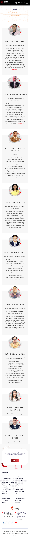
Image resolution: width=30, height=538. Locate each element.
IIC (17, 482)
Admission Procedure (9, 485)
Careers (18, 502)
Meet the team (15, 12)
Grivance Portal (20, 498)
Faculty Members (15, 15)
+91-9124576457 (9, 516)
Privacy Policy (19, 533)
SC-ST (5, 491)
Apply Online (19, 489)
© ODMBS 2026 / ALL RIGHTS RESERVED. (15, 531)
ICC (17, 485)
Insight (18, 476)
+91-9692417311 (8, 515)
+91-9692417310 (8, 513)
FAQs (4, 502)
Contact (18, 500)
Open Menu (27, 3)
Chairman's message (8, 482)
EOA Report (6, 493)
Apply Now (20, 2)
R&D (17, 487)
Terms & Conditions (8, 533)
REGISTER (15, 460)
